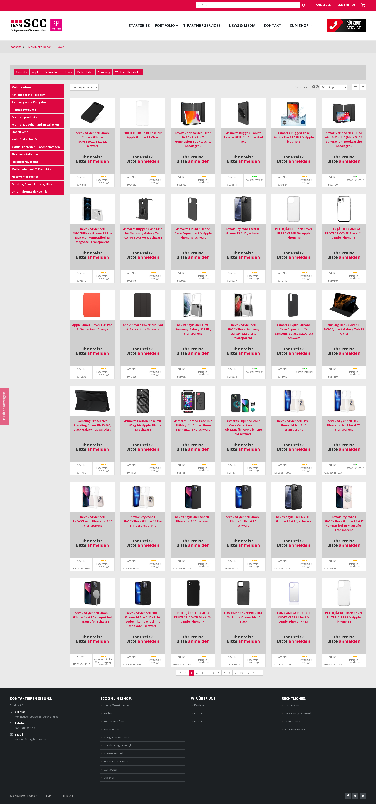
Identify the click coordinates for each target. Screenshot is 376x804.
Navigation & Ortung (116, 737)
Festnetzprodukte (24, 117)
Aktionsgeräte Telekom (29, 95)
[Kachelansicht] (363, 87)
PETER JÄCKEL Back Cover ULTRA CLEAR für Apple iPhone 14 (343, 617)
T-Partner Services (201, 25)
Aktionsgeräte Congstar (29, 102)
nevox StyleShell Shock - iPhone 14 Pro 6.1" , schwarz (243, 521)
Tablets (108, 713)
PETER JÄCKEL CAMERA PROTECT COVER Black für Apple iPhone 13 (344, 233)
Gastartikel (110, 769)
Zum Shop (299, 25)
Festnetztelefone (114, 721)
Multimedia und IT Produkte (31, 169)
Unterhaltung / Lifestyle (118, 745)
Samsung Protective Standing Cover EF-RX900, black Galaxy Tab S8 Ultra (92, 425)
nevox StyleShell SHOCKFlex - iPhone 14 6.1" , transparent (92, 521)
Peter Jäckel (85, 72)
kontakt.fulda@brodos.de (30, 739)
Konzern (199, 713)
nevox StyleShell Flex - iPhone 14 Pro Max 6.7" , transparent (344, 425)
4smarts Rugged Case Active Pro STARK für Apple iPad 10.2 (294, 137)
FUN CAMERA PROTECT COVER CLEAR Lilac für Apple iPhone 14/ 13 (293, 617)
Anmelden (323, 5)
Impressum (292, 705)
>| (259, 672)
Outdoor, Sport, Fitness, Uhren (33, 184)
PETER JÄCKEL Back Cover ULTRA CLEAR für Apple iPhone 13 (293, 233)
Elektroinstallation (25, 154)
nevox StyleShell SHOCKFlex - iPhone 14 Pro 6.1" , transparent (142, 521)
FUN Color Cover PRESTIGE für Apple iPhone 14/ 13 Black (243, 617)
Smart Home (112, 729)
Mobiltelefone (22, 87)
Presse (198, 721)
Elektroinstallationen (116, 761)
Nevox (67, 72)
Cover (60, 47)
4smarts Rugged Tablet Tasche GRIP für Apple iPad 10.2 (243, 137)
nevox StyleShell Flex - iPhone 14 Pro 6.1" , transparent (293, 425)
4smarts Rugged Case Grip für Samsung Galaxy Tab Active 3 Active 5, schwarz (142, 233)
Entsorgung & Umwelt (298, 713)
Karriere (199, 705)
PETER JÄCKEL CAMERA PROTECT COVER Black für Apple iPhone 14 (193, 617)
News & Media (242, 25)
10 (241, 672)
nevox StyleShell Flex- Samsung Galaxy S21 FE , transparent (193, 329)
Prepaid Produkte (24, 109)
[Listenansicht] (355, 87)
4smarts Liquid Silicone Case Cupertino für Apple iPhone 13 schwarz (193, 233)
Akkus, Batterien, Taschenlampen (36, 147)
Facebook (348, 796)
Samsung (104, 72)
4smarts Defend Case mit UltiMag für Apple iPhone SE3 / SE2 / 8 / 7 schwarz (193, 425)
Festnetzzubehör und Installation (35, 124)
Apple (36, 72)
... (248, 672)
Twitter (355, 796)
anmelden (98, 161)
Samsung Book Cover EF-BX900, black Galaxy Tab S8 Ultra (344, 329)
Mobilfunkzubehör (39, 47)
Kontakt (272, 25)
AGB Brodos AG (295, 729)
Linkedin (363, 796)
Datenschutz (292, 721)
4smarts (21, 72)
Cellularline (51, 72)
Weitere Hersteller (128, 72)
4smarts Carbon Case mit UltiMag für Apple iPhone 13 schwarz (143, 425)
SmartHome (20, 132)
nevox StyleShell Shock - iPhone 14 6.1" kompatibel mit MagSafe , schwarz (92, 617)
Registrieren (345, 5)
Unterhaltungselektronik (29, 191)
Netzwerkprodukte (25, 176)
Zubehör (109, 777)
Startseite (139, 25)
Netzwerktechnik (114, 753)
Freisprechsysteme (25, 162)
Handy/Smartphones (116, 705)
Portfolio (165, 25)
